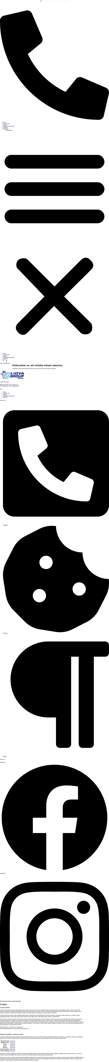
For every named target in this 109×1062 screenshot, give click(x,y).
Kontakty (5, 127)
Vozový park (6, 123)
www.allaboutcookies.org (6, 1028)
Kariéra (5, 125)
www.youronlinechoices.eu (21, 1028)
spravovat (12, 1041)
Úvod (4, 122)
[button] (54, 241)
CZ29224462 (15, 386)
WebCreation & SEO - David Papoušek (10, 1001)
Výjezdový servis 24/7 (8, 126)
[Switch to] (56, 129)
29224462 (5, 386)
